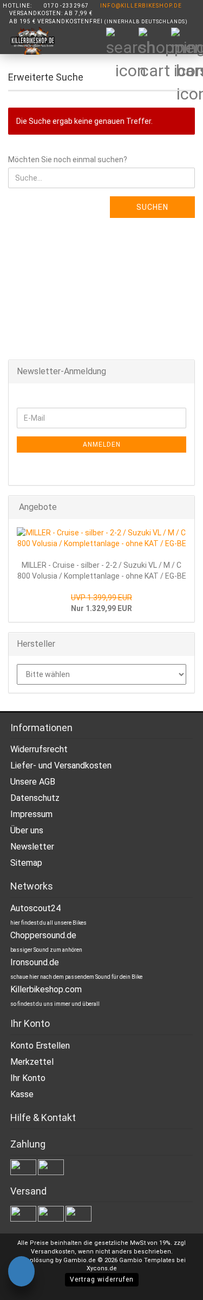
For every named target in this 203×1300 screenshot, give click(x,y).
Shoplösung (36, 1260)
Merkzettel (32, 1062)
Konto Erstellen (40, 1045)
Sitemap (26, 863)
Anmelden (102, 444)
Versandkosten (53, 1251)
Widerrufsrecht (39, 749)
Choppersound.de (43, 935)
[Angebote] (183, 507)
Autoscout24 (35, 908)
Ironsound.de (34, 962)
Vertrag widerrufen (102, 1279)
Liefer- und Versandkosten (61, 765)
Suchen (152, 207)
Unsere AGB (32, 782)
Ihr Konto (27, 1078)
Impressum (31, 814)
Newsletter (32, 846)
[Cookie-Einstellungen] (21, 1273)
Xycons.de (102, 1268)
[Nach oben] (173, 1283)
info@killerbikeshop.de (141, 6)
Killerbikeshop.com (46, 989)
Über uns (26, 830)
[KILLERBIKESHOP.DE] (28, 41)
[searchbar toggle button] (122, 43)
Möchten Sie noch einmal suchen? (67, 159)
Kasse (22, 1094)
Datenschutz (35, 798)
